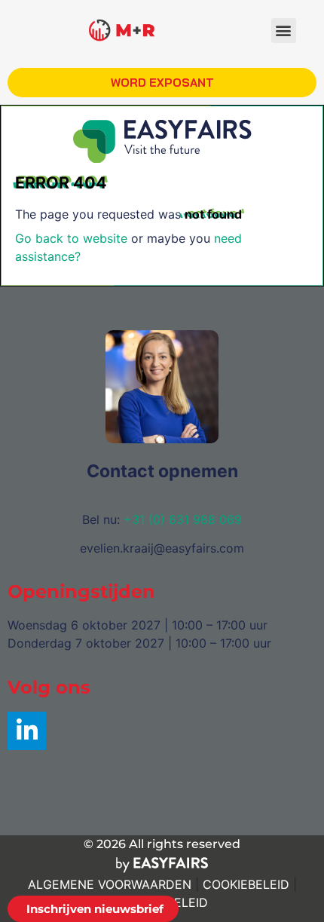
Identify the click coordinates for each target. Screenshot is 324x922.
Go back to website (71, 238)
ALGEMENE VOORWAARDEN (109, 884)
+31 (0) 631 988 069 (183, 519)
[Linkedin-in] (27, 731)
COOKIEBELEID (246, 884)
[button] (283, 30)
